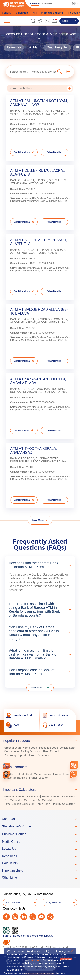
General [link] (7, 12)
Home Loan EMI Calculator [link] (58, 796)
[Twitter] (32, 916)
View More (36, 687)
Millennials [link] (22, 12)
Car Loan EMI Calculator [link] (39, 800)
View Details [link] (54, 152)
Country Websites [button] (52, 902)
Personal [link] (35, 3)
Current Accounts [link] (38, 755)
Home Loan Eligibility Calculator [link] (55, 804)
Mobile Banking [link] (43, 774)
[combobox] (73, 765)
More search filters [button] (20, 88)
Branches (14, 47)
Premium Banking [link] (52, 12)
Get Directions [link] (22, 152)
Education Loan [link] (48, 747)
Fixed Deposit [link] (51, 751)
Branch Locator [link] (38, 777)
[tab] (40, 740)
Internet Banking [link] (64, 774)
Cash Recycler (57, 47)
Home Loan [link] (30, 747)
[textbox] (31, 71)
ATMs (33, 47)
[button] (33, 21)
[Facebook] (6, 916)
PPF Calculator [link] (13, 800)
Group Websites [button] (12, 902)
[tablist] (40, 770)
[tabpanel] (40, 751)
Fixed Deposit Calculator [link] (19, 804)
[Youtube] (41, 916)
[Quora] (50, 916)
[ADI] (6, 774)
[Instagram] (15, 916)
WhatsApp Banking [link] (15, 777)
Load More (38, 520)
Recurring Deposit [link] (15, 755)
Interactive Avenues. (54, 973)
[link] (40, 21)
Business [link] (47, 3)
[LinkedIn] (23, 916)
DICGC (48, 935)
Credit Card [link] (25, 774)
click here (35, 960)
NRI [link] (35, 12)
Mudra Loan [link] (11, 751)
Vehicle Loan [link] (67, 747)
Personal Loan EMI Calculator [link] (21, 796)
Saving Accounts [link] (31, 751)
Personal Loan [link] (12, 747)
